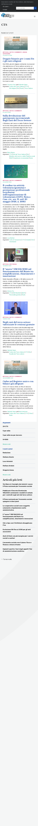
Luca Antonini (8, 461)
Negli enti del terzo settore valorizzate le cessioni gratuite (19, 323)
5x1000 (5, 439)
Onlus (30, 413)
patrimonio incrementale (21, 158)
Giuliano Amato (8, 457)
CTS (26, 86)
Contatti (5, 9)
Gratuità (28, 240)
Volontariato (12, 241)
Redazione (6, 453)
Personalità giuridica (15, 295)
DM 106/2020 (17, 293)
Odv (33, 240)
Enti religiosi (12, 88)
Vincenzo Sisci (11, 84)
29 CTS (5, 426)
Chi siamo (5, 6)
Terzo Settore (28, 88)
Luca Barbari (10, 238)
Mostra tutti (6, 475)
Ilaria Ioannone (23, 411)
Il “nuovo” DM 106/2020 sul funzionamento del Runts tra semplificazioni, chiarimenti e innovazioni (19, 272)
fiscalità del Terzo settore (16, 354)
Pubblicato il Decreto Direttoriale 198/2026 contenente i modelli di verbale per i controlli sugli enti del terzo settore (18, 493)
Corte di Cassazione (15, 240)
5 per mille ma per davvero (12, 435)
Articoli (6, 52)
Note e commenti (16, 52)
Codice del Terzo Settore (16, 86)
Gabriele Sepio (23, 84)
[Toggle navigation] (35, 16)
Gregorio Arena (8, 470)
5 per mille (6, 431)
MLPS (11, 158)
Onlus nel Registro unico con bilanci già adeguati (18, 382)
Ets (18, 88)
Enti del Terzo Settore (19, 154)
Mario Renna (11, 152)
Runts (21, 88)
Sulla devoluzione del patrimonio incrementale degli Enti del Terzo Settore (17, 118)
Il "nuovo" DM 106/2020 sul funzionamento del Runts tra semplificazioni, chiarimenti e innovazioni (18, 516)
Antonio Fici (10, 291)
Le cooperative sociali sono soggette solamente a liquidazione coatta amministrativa (16, 508)
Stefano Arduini (8, 466)
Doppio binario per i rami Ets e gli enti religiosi (18, 60)
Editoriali (13, 264)
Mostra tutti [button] (6, 444)
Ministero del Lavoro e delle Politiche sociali (22, 156)
